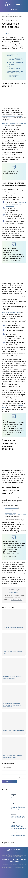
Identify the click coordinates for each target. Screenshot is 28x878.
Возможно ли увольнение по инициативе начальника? (15, 72)
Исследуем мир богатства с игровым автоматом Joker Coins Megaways (18, 807)
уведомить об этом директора (12, 116)
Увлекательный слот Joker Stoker (18, 836)
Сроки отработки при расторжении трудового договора (12, 652)
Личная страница (13, 592)
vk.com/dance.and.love (16, 599)
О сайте (11, 861)
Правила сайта (6, 859)
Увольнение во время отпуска (11, 312)
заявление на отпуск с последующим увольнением (15, 204)
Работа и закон (11, 14)
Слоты (14, 795)
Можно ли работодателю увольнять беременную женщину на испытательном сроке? (13, 678)
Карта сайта (15, 859)
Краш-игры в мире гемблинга (18, 797)
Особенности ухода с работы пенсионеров (15, 67)
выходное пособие (11, 508)
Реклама (17, 861)
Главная (5, 14)
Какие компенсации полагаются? (14, 75)
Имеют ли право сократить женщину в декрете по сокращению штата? (13, 731)
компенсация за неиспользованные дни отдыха (15, 514)
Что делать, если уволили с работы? (13, 627)
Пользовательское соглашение (14, 873)
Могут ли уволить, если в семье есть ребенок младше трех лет (12, 756)
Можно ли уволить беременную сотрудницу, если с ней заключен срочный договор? (12, 705)
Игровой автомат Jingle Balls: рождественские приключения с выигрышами (18, 826)
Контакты (23, 859)
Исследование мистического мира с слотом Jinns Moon (18, 817)
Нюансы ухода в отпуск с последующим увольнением (16, 58)
